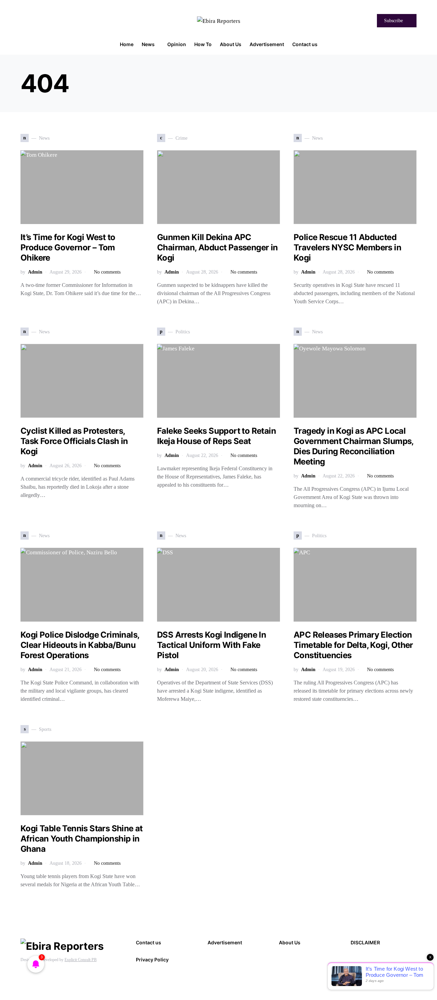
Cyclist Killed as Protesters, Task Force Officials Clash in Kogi (74, 441)
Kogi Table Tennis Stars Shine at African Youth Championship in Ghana (81, 838)
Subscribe (393, 20)
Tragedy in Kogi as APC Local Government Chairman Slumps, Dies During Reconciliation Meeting (353, 446)
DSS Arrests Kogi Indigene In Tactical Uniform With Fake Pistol (211, 645)
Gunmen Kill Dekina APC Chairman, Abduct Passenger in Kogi (217, 247)
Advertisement (225, 942)
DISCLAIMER (365, 942)
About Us (289, 942)
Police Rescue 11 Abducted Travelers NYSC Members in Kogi (347, 247)
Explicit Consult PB (81, 959)
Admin (35, 272)
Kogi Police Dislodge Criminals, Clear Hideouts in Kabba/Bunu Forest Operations (79, 645)
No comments (107, 272)
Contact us (148, 942)
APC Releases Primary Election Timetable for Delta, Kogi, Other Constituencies (353, 645)
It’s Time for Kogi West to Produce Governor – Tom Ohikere (67, 247)
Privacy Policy (152, 959)
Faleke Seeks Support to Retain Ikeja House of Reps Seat (216, 436)
